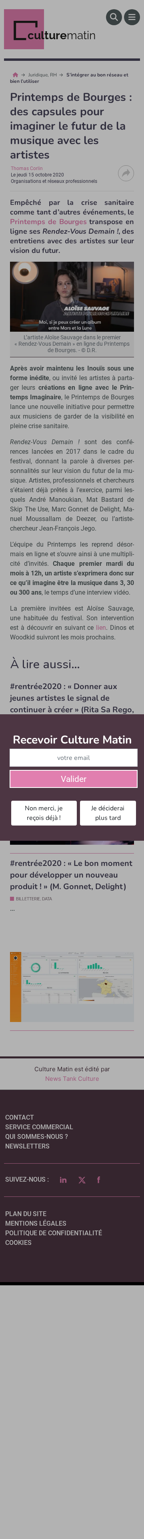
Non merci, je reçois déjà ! (44, 813)
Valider (73, 779)
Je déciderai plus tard (107, 813)
